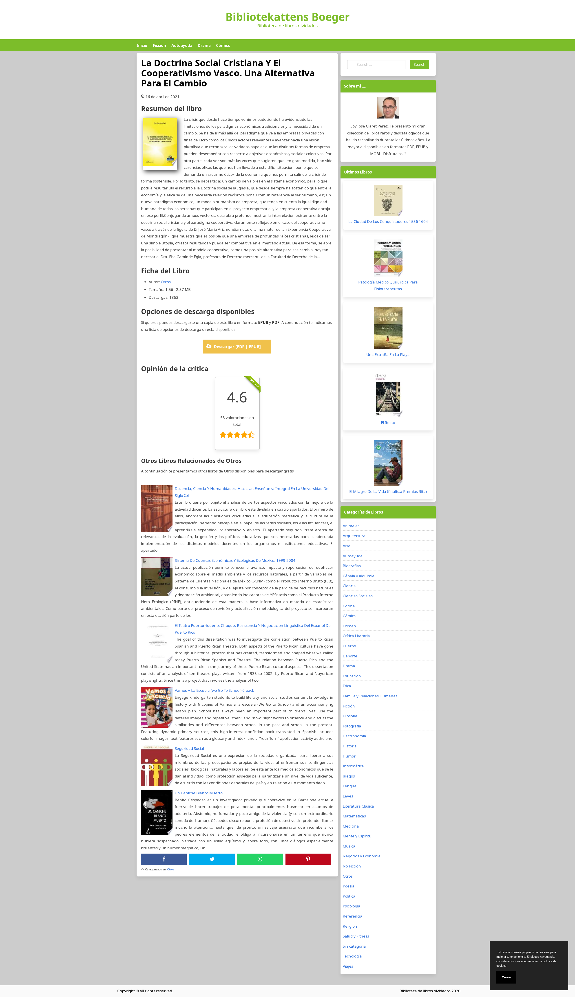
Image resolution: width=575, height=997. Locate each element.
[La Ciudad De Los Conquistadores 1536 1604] (388, 201)
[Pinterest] (308, 859)
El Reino (388, 422)
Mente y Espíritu (357, 836)
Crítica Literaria (356, 635)
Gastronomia (354, 735)
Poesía (348, 886)
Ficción (159, 45)
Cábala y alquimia (358, 575)
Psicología (351, 906)
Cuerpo (349, 645)
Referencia (352, 916)
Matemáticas (354, 816)
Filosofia (350, 715)
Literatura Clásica (358, 806)
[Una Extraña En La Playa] (388, 329)
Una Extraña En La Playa (388, 354)
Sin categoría (354, 946)
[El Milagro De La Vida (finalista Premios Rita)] (388, 464)
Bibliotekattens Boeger (288, 17)
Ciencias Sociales (358, 595)
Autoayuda (181, 45)
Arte (346, 545)
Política (349, 896)
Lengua (349, 785)
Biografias (352, 565)
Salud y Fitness (356, 936)
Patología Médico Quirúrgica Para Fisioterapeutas (388, 285)
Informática (353, 766)
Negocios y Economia (361, 856)
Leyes (348, 796)
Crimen (349, 625)
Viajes (348, 966)
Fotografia (352, 726)
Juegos (349, 776)
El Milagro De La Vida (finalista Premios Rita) (388, 491)
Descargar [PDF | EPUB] (237, 346)
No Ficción (352, 866)
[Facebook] (163, 859)
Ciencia (349, 585)
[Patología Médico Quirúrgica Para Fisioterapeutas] (388, 259)
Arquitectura (354, 535)
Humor (349, 756)
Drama (204, 45)
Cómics (223, 45)
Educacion (352, 676)
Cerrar (506, 977)
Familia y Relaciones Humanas (370, 695)
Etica (347, 685)
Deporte (350, 656)
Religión (350, 926)
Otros (166, 281)
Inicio (142, 45)
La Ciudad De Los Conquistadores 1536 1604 (388, 221)
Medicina (351, 826)
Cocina (349, 605)
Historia (350, 746)
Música (349, 846)
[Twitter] (212, 859)
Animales (351, 525)
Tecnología (352, 956)
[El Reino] (388, 396)
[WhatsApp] (260, 859)
